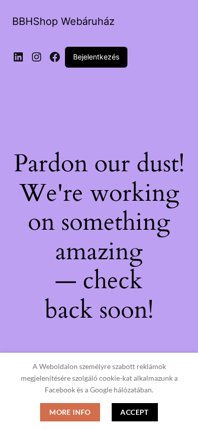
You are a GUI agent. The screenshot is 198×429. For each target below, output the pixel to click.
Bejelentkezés (96, 56)
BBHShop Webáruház (63, 21)
